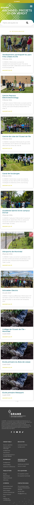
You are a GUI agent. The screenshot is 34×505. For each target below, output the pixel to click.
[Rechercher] (27, 23)
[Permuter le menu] (31, 6)
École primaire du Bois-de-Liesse (16, 362)
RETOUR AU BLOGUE (17, 31)
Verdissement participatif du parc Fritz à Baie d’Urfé (17, 56)
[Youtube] (17, 432)
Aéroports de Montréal (12, 252)
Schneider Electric (10, 290)
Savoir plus (6, 70)
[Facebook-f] (11, 432)
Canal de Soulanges (11, 174)
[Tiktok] (22, 432)
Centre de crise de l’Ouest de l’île (16, 136)
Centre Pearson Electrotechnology (10, 97)
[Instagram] (14, 432)
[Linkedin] (19, 432)
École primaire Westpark (13, 393)
